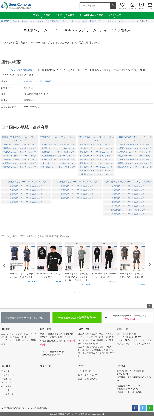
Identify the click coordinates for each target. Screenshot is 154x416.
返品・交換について (87, 379)
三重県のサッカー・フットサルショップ (134, 152)
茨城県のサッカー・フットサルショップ (58, 144)
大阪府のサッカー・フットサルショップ (134, 159)
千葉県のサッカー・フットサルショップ (58, 159)
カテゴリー (7, 366)
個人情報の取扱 (39, 408)
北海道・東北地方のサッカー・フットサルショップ (19, 138)
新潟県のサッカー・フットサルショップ (96, 163)
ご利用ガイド (20, 340)
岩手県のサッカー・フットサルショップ (19, 156)
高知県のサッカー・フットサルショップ (77, 194)
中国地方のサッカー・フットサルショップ (26, 181)
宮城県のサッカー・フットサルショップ (19, 159)
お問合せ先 (122, 329)
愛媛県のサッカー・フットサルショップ (77, 186)
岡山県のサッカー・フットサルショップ (26, 190)
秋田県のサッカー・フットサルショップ (19, 152)
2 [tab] (79, 292)
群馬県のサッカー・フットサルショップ (58, 152)
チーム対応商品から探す (91, 15)
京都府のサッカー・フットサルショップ (134, 148)
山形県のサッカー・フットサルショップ (19, 163)
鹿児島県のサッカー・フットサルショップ (128, 210)
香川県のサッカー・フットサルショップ (77, 190)
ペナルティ (6, 386)
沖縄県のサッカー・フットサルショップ (128, 214)
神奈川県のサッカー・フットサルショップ (58, 167)
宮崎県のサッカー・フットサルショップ (128, 194)
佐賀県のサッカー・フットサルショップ (128, 190)
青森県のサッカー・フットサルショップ (19, 148)
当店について (114, 15)
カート (150, 8)
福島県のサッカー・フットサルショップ (19, 167)
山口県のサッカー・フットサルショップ (26, 202)
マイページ (132, 8)
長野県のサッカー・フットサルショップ (96, 159)
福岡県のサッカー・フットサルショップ (128, 186)
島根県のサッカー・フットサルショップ (26, 194)
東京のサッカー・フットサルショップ (58, 163)
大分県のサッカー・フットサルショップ (128, 206)
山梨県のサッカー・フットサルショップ (96, 174)
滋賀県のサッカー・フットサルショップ (134, 163)
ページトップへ (149, 306)
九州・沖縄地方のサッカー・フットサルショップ (128, 181)
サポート (83, 366)
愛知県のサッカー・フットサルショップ (96, 144)
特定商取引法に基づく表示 (16, 408)
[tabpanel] (22, 262)
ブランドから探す (41, 15)
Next (150, 265)
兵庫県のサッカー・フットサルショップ (134, 144)
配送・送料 (45, 329)
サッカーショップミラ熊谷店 (16, 70)
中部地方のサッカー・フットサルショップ (96, 138)
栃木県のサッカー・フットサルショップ (58, 148)
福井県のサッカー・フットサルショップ (96, 148)
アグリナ (5, 371)
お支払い (6, 329)
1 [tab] (74, 292)
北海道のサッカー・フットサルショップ (19, 144)
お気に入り (122, 8)
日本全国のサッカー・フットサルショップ (29, 21)
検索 (113, 6)
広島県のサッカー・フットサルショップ (26, 186)
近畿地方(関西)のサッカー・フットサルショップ (134, 138)
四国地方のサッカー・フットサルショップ (77, 181)
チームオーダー (8, 394)
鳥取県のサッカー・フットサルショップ (26, 198)
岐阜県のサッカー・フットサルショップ (96, 152)
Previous (4, 266)
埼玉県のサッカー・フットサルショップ (104, 21)
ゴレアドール (7, 375)
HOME (6, 21)
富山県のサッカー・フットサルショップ (96, 171)
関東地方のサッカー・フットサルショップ (67, 21)
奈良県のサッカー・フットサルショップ (134, 156)
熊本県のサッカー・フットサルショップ (128, 198)
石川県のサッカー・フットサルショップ (96, 156)
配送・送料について (87, 375)
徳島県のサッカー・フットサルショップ (77, 198)
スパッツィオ (7, 382)
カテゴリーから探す (64, 15)
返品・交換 (84, 329)
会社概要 (121, 366)
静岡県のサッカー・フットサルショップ (96, 167)
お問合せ (141, 8)
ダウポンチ (6, 379)
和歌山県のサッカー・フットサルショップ (134, 167)
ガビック (5, 390)
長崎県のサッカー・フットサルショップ (128, 202)
